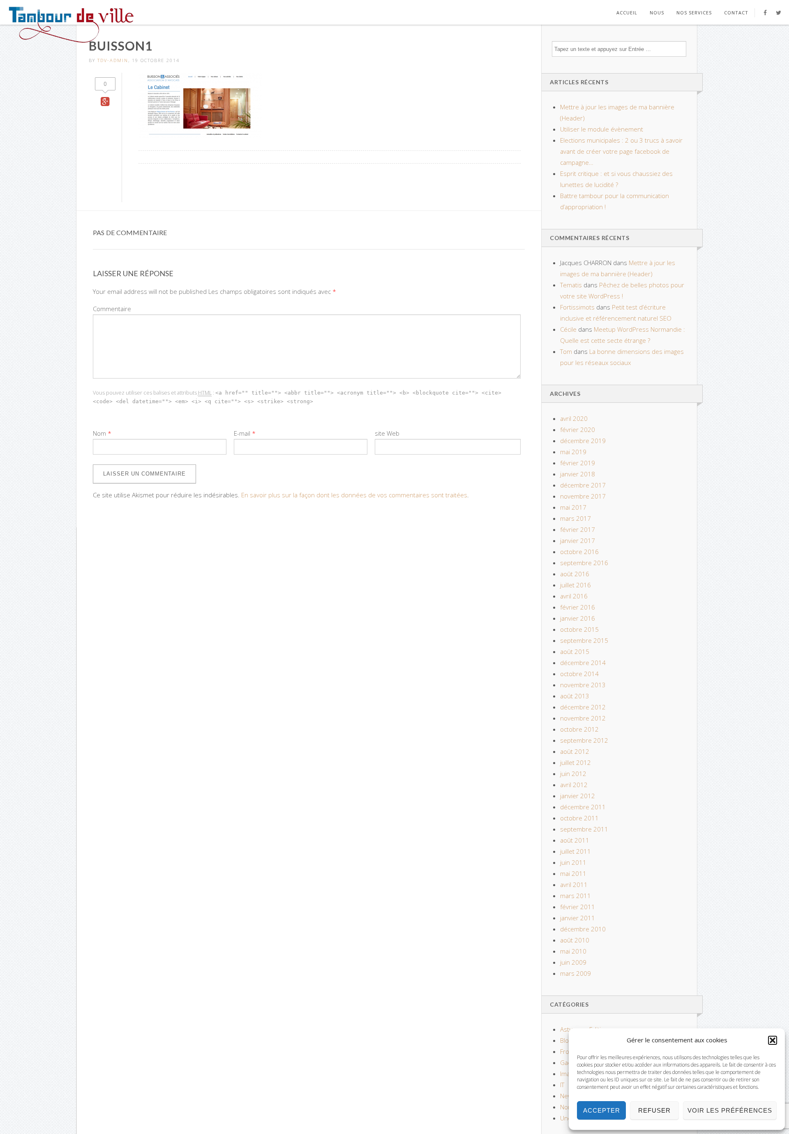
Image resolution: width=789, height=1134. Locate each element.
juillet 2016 (575, 585)
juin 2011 (573, 862)
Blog (566, 1040)
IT (562, 1085)
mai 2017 (573, 507)
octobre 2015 (579, 629)
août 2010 (574, 940)
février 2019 (577, 463)
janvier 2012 (577, 796)
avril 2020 (574, 418)
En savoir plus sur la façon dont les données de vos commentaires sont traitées (354, 495)
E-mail (242, 433)
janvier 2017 (577, 540)
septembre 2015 (584, 640)
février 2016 (577, 607)
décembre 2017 (583, 485)
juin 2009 (573, 962)
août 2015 (574, 651)
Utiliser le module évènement (601, 129)
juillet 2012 (575, 762)
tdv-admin (112, 60)
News (568, 1096)
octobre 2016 (579, 551)
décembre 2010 (583, 929)
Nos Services (694, 12)
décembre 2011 (583, 807)
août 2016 (574, 574)
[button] (772, 1040)
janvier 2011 (577, 918)
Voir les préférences (729, 1110)
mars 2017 (575, 518)
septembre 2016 (584, 563)
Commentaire (112, 309)
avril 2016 (574, 596)
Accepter (601, 1110)
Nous (657, 12)
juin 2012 (573, 773)
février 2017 (577, 529)
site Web (387, 433)
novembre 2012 (583, 718)
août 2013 (574, 696)
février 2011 (577, 907)
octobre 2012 (579, 729)
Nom (99, 433)
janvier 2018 (577, 474)
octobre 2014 (579, 674)
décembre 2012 (583, 707)
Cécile (568, 329)
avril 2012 (574, 785)
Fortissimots (577, 307)
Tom (566, 351)
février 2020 (577, 429)
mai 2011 (573, 873)
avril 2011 (574, 884)
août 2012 (574, 751)
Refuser (654, 1110)
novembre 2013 (583, 685)
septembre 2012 (584, 740)
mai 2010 (573, 951)
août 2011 (574, 840)
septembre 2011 (584, 829)
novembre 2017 (583, 496)
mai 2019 (573, 452)
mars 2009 (575, 973)
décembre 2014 (583, 662)
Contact (736, 12)
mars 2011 (575, 895)
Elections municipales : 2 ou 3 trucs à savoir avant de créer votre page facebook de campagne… (621, 151)
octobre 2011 (579, 818)
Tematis (571, 285)
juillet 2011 (575, 851)
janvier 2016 (577, 618)
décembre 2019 (583, 441)
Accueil (626, 12)
